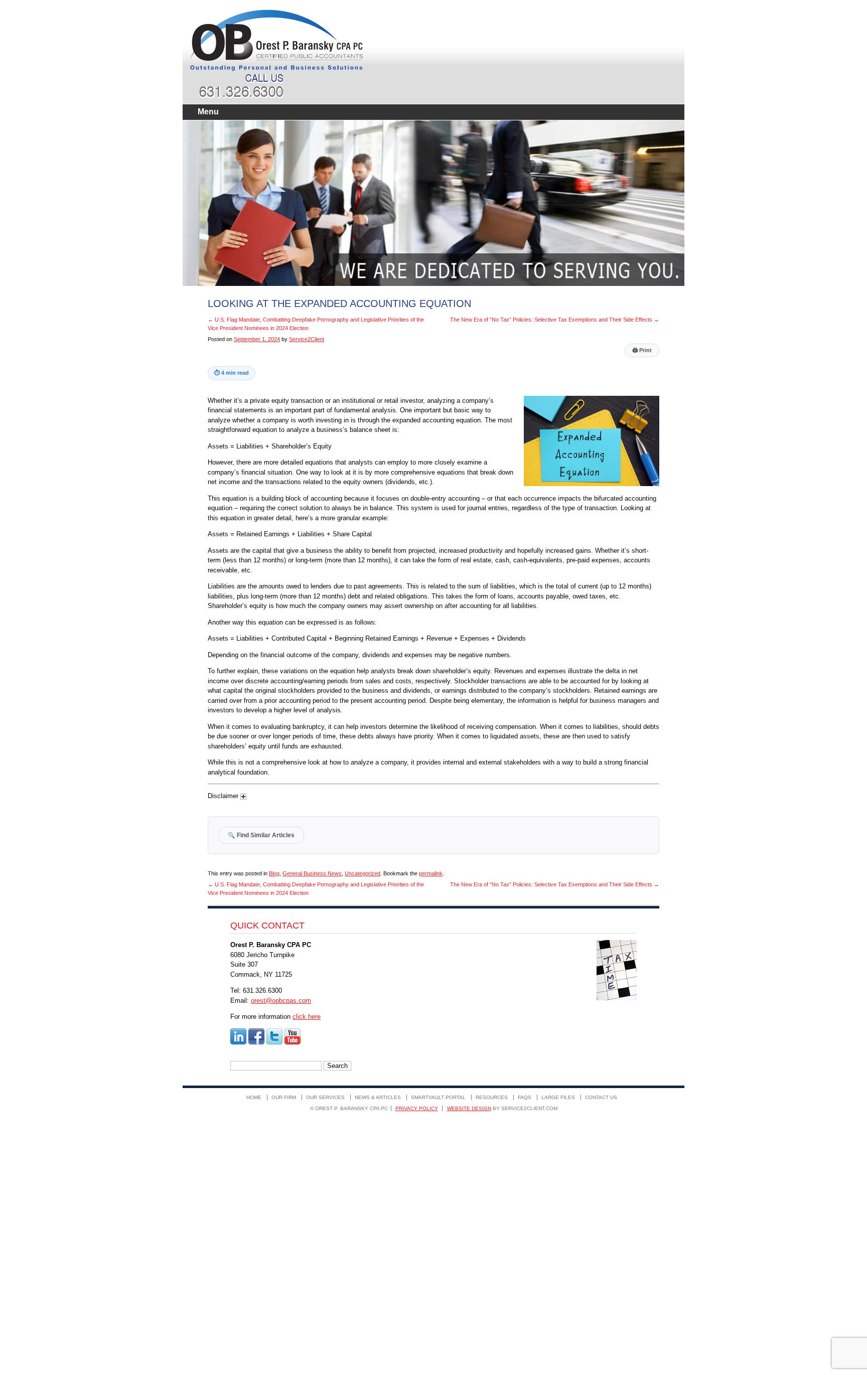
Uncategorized (362, 873)
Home (253, 1097)
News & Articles (378, 1097)
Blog (274, 873)
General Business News (312, 873)
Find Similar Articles (261, 835)
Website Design (469, 1108)
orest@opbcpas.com (281, 1000)
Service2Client (306, 339)
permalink (431, 873)
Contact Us (601, 1097)
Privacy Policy (416, 1108)
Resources (492, 1097)
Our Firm (283, 1097)
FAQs (524, 1097)
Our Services (325, 1097)
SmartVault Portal (438, 1097)
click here (307, 1016)
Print (642, 350)
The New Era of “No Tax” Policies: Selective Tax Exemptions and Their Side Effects (554, 320)
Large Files (558, 1097)
